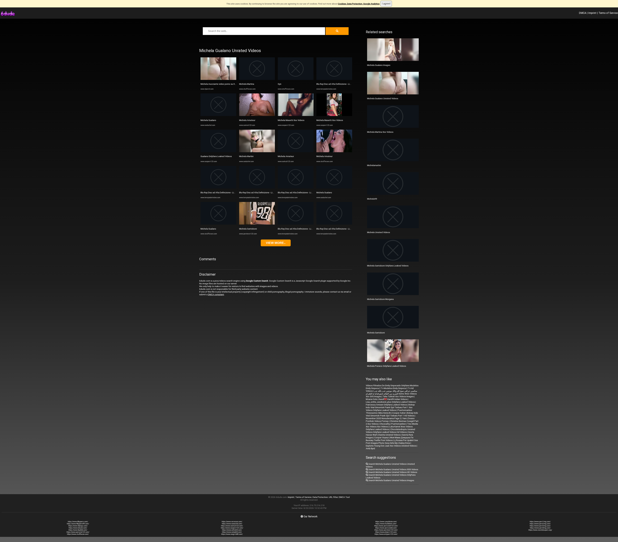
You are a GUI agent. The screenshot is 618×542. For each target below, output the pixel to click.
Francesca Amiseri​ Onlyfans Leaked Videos (386, 404)
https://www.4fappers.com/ (78, 522)
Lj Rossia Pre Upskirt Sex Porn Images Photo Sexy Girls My (392, 441)
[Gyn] (296, 79)
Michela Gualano (208, 120)
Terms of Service (608, 12)
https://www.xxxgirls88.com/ (232, 534)
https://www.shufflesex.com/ (78, 534)
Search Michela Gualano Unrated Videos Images (391, 480)
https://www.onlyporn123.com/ (386, 534)
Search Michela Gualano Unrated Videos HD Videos (392, 472)
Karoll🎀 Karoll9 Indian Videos (393, 399)
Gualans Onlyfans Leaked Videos (216, 156)
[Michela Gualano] (218, 115)
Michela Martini (246, 156)
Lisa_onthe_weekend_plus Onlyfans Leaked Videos (390, 402)
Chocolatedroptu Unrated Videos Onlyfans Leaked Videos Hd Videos (390, 430)
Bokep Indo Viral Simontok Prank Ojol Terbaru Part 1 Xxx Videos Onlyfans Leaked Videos (390, 407)
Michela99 (372, 198)
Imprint (592, 12)
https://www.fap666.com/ (77, 530)
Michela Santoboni (248, 228)
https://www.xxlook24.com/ (232, 532)
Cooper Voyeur (381, 437)
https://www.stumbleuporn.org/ (540, 530)
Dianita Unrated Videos (389, 434)
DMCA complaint (216, 294)
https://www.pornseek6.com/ (386, 528)
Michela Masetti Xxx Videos (291, 120)
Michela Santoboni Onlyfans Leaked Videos (387, 265)
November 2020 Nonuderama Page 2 (383, 418)
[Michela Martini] (257, 151)
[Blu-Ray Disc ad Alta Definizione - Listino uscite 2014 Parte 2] (218, 187)
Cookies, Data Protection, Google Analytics (358, 3)
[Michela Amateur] (257, 115)
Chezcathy (385, 423)
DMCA (582, 12)
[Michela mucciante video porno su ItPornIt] (218, 79)
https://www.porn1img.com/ (540, 522)
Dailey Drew (404, 443)
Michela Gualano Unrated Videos (382, 98)
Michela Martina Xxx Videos (380, 132)
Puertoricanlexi (398, 423)
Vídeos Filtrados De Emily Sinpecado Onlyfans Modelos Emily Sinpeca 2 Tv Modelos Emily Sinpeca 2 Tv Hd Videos (392, 388)
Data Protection (320, 497)
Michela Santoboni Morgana (380, 299)
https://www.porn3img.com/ (540, 526)
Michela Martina (246, 84)
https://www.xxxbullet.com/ (232, 524)
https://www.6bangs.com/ (78, 526)
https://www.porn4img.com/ (540, 528)
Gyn (279, 84)
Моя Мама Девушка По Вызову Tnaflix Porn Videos (389, 439)
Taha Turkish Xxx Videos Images (398, 396)
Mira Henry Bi (385, 413)
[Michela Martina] (257, 79)
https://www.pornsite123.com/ (77, 532)
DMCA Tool (344, 497)
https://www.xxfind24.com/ (232, 530)
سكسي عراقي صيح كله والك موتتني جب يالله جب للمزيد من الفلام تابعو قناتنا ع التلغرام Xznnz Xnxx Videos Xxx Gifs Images (391, 394)
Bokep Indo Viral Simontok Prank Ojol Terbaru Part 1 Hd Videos (392, 414)
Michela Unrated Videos (378, 232)
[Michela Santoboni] (257, 223)
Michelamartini (374, 165)
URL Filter (333, 497)
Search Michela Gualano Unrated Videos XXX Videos (393, 469)
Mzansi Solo (371, 399)
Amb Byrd (370, 448)
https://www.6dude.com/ (78, 528)
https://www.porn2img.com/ (540, 524)
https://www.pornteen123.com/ (386, 530)
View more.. (276, 243)
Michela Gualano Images (378, 65)
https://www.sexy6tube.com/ (386, 522)
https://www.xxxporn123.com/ (232, 528)
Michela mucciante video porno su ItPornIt (221, 84)
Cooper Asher (399, 413)
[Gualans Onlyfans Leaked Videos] (218, 151)
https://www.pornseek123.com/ (386, 526)
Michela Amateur (247, 120)
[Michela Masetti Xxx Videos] (296, 115)
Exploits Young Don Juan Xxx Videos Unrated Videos (391, 445)
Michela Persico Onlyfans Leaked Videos (386, 366)
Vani (405, 418)
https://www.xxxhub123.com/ (232, 526)
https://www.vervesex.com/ (232, 522)
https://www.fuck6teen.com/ (386, 524)
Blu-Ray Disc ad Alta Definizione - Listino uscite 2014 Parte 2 (229, 192)
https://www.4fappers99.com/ (78, 524)
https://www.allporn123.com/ (386, 532)
